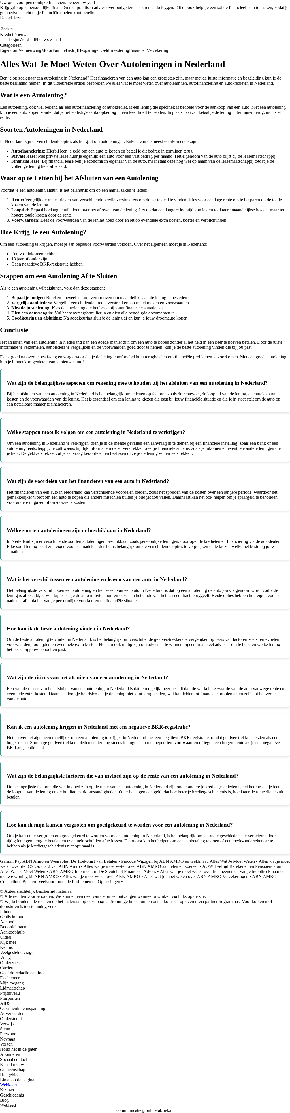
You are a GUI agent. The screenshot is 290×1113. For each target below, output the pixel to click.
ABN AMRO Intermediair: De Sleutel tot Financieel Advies (102, 871)
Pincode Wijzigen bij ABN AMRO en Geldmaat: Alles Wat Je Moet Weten (188, 861)
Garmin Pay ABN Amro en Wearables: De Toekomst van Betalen (58, 861)
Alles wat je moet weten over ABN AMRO (101, 876)
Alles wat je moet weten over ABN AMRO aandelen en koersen (141, 866)
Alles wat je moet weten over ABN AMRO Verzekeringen (196, 876)
